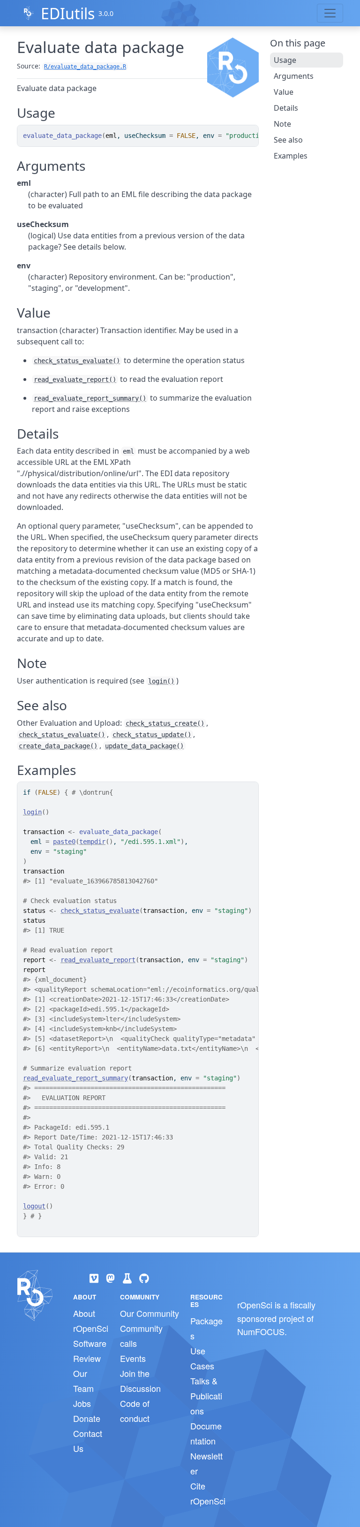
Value (283, 92)
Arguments (294, 76)
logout (34, 1206)
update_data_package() (144, 746)
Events (133, 1358)
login (32, 812)
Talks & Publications (206, 1396)
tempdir (92, 841)
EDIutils (68, 13)
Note (282, 124)
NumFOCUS (261, 1331)
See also (288, 140)
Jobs (82, 1403)
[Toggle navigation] (330, 13)
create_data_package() (58, 746)
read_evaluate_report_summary (75, 1078)
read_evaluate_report (97, 960)
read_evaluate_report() (75, 379)
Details (286, 108)
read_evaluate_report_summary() (90, 398)
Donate (86, 1418)
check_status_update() (151, 734)
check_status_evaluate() (77, 361)
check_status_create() (165, 723)
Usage (285, 60)
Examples (291, 156)
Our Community (149, 1313)
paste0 (64, 841)
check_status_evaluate (99, 910)
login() (161, 681)
